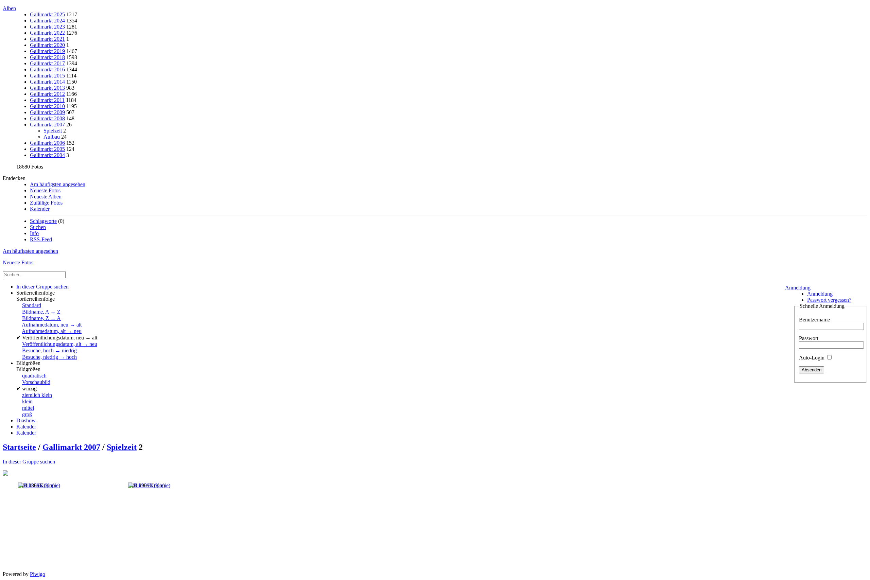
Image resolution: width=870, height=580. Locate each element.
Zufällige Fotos (46, 203)
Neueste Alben (46, 196)
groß (27, 414)
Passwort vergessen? (829, 300)
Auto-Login (812, 358)
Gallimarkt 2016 (47, 69)
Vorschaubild (36, 382)
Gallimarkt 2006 (47, 143)
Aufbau (52, 137)
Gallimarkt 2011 (47, 100)
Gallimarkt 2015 (47, 75)
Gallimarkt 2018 (47, 57)
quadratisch (34, 376)
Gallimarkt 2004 (47, 155)
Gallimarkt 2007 (47, 124)
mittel (28, 408)
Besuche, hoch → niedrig (49, 350)
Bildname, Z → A (41, 318)
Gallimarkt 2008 (47, 118)
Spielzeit (53, 131)
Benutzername (814, 319)
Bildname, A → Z (41, 312)
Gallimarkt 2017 (47, 63)
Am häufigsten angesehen (57, 184)
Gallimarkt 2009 (47, 112)
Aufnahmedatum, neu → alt (52, 325)
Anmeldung (798, 288)
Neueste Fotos (45, 190)
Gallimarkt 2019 (47, 51)
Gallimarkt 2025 (47, 14)
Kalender (40, 209)
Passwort (808, 338)
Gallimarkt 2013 (47, 88)
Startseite (19, 447)
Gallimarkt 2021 (47, 39)
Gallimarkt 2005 (47, 149)
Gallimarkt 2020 (47, 45)
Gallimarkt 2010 (47, 106)
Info (34, 233)
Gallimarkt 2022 (47, 33)
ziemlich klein (37, 395)
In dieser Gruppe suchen (29, 461)
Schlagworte (43, 221)
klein (27, 401)
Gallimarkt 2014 (47, 82)
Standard (31, 305)
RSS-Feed (41, 239)
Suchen (38, 227)
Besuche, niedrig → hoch (49, 357)
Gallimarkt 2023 (47, 27)
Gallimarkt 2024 (47, 20)
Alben (9, 8)
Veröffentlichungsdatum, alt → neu (59, 344)
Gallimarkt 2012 (47, 94)
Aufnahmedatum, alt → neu (52, 331)
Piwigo (37, 574)
